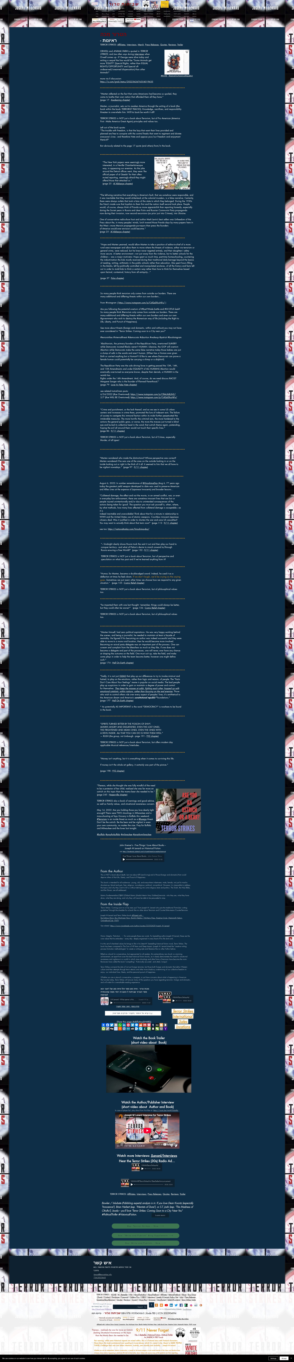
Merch (141, 44)
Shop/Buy (143, 1300)
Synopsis (152, 1300)
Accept (284, 1358)
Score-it (134, 1300)
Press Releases (152, 44)
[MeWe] (195, 1305)
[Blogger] (161, 1305)
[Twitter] (176, 1305)
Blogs (184, 1294)
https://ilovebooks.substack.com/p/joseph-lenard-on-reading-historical (144, 852)
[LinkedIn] (171, 1305)
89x (130, 1294)
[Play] (124, 859)
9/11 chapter (117, 431)
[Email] (156, 1305)
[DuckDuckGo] (200, 1305)
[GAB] (186, 1305)
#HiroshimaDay (150, 483)
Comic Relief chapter (134, 582)
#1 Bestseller (123, 1294)
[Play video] (149, 1069)
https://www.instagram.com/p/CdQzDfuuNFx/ (141, 302)
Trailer (180, 44)
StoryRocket (161, 1300)
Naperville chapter (118, 794)
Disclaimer (116, 1297)
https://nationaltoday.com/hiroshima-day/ (128, 529)
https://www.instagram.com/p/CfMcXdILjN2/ (153, 394)
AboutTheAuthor (140, 1294)
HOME (113, 1294)
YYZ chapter (152, 736)
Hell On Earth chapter (122, 662)
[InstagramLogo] (190, 1305)
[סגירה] (291, 1358)
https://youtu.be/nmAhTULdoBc (165, 1110)
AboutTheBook (153, 1294)
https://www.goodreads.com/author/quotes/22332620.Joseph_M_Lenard (139, 925)
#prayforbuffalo (113, 834)
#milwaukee (126, 834)
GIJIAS (122, 676)
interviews (139, 54)
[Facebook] (181, 1305)
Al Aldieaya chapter (122, 183)
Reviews (172, 44)
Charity (99, 1297)
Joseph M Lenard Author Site (167, 1297)
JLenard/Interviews (164, 1156)
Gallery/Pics (135, 1297)
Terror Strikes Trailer (189, 1300)
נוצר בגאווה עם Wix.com (100, 1306)
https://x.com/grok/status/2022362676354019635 (126, 81)
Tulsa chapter (117, 278)
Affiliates (121, 44)
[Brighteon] (166, 1305)
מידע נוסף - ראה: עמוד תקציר (127, 1006)
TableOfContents (173, 1300)
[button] (158, 13)
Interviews (151, 1297)
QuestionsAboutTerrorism (106, 1300)
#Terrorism (102, 819)
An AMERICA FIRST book (154, 1336)
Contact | (107, 1297)
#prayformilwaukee (142, 834)
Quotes (163, 44)
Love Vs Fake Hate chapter (123, 384)
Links (181, 1297)
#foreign (143, 819)
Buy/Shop (192, 1294)
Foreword (124, 1297)
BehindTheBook (174, 1294)
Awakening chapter (120, 100)
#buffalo (101, 834)
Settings (273, 1358)
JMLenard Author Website (185, 7)
